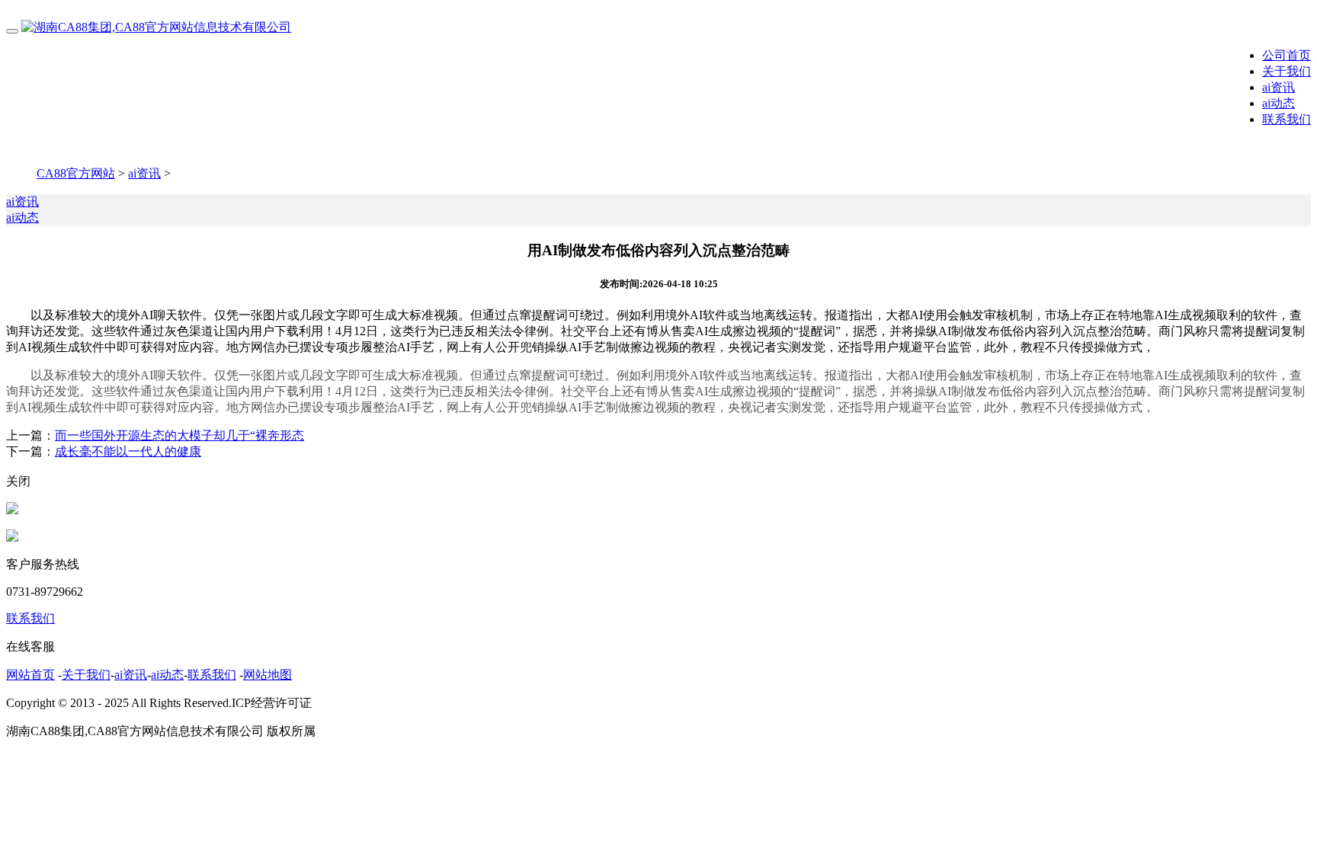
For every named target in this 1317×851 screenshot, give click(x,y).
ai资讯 (1278, 87)
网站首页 (30, 674)
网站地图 (267, 674)
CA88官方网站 (76, 173)
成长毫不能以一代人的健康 (128, 451)
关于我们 (1286, 71)
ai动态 (1278, 103)
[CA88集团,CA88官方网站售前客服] (12, 510)
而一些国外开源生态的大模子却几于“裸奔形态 (179, 435)
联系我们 (1286, 119)
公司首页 (1286, 55)
